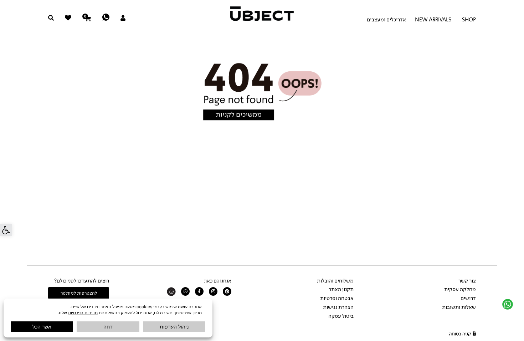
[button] (6, 230)
